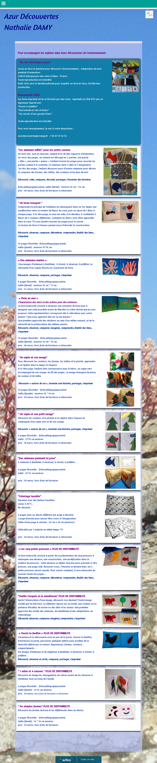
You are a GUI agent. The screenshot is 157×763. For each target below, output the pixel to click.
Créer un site (87, 759)
